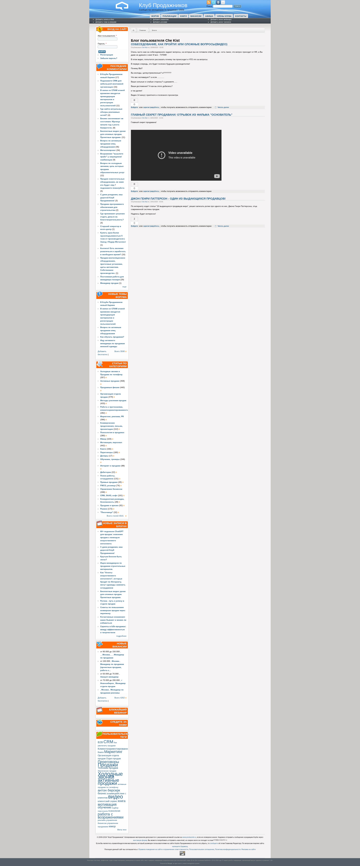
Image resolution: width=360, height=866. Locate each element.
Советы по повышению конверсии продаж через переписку (112, 610)
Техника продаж (108, 767)
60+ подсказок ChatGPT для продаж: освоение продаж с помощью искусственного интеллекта (111, 537)
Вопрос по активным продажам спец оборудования (110, 144)
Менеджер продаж (109, 283)
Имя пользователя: (107, 36)
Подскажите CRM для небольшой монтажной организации (111, 84)
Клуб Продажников (163, 5)
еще (124, 287)
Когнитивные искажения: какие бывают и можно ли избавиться (113, 620)
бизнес (102, 793)
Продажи (108, 764)
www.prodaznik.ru (189, 837)
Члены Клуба (224, 16)
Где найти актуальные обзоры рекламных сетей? (111, 112)
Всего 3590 (119, 351)
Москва (115, 661)
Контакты (240, 16)
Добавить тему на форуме (105, 22)
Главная (143, 30)
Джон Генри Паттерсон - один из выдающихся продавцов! (178, 198)
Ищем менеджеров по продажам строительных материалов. (112, 566)
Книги (183, 16)
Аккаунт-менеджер (109, 677)
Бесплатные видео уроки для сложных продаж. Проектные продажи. (113, 134)
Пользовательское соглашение (201, 849)
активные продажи (108, 781)
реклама (102, 820)
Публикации (169, 16)
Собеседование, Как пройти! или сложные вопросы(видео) (179, 44)
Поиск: (209, 6)
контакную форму (140, 840)
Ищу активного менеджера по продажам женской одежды (112, 343)
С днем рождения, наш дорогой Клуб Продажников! (111, 198)
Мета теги (121, 830)
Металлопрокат (108, 150)
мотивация (107, 804)
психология (114, 811)
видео (115, 797)
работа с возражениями (110, 815)
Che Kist (145, 47)
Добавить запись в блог (104, 19)
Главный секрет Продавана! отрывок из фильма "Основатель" (181, 114)
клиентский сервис (107, 801)
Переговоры (108, 762)
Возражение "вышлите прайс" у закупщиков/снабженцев (111, 157)
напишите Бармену (180, 846)
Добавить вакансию (161, 19)
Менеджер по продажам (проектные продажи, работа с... (112, 667)
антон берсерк (109, 790)
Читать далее (223, 107)
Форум (155, 16)
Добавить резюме (160, 22)
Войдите (134, 107)
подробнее (121, 636)
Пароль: (102, 44)
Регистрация (106, 55)
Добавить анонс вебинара (221, 19)
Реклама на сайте (248, 849)
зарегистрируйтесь (151, 107)
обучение (104, 807)
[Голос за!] (134, 104)
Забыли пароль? (108, 58)
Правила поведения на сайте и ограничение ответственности (163, 849)
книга (121, 801)
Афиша (209, 16)
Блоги (154, 30)
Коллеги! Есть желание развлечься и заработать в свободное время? (113, 251)
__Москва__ (106, 655)
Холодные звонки (110, 775)
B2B (100, 742)
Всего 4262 (119, 698)
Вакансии (195, 16)
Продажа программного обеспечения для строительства (112, 207)
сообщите (214, 843)
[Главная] (124, 9)
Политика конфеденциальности (228, 849)
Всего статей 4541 (115, 516)
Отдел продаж (113, 758)
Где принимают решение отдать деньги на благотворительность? (112, 217)
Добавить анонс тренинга (221, 22)
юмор (112, 826)
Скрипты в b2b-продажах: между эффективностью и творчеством (113, 629)
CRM (108, 741)
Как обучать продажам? (112, 337)
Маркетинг (113, 752)
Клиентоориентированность (116, 748)
